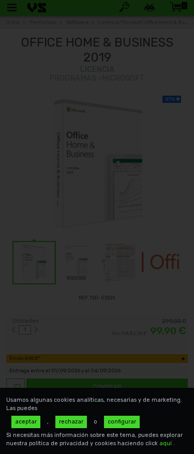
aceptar (26, 421)
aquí (166, 443)
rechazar (71, 421)
